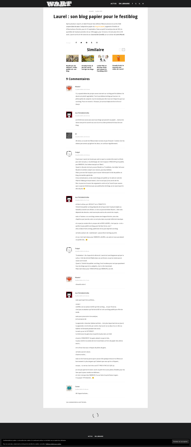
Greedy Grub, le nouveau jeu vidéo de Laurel (118, 67)
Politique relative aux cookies (53, 444)
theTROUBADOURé (82, 113)
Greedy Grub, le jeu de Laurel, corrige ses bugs (88, 67)
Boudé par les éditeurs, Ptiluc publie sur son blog (71, 68)
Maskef (77, 86)
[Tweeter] (81, 42)
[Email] (97, 42)
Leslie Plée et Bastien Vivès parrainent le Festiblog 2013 (102, 68)
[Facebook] (132, 3)
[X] (136, 3)
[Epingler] (86, 42)
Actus (113, 4)
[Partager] (76, 42)
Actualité (91, 11)
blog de (99, 26)
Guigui (77, 152)
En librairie (124, 4)
